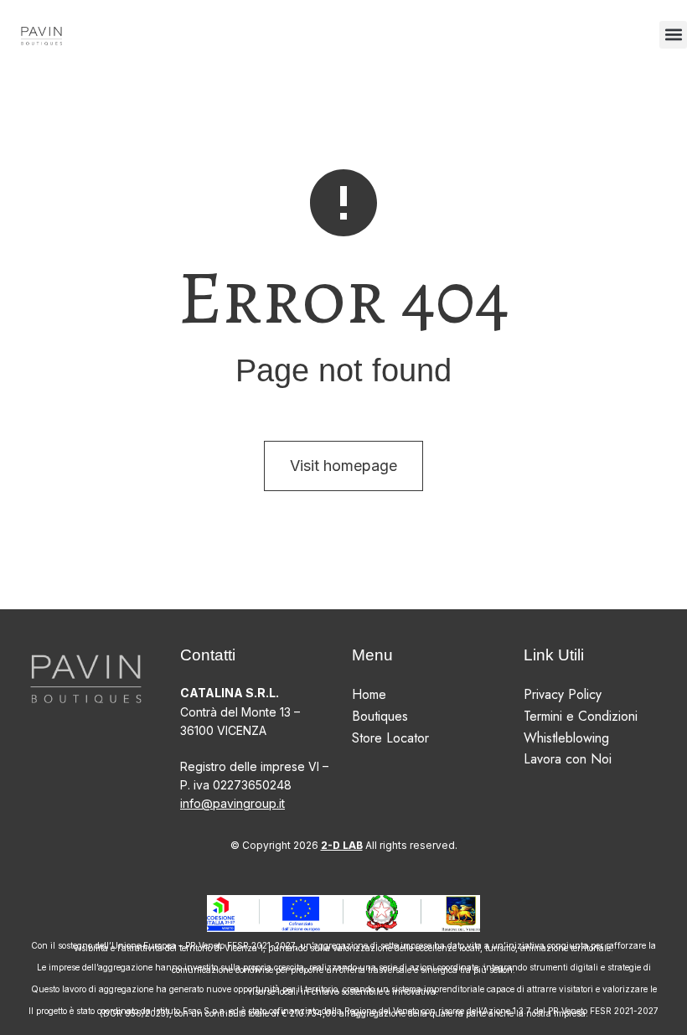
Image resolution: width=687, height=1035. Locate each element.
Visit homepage (343, 465)
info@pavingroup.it (232, 803)
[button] (673, 35)
